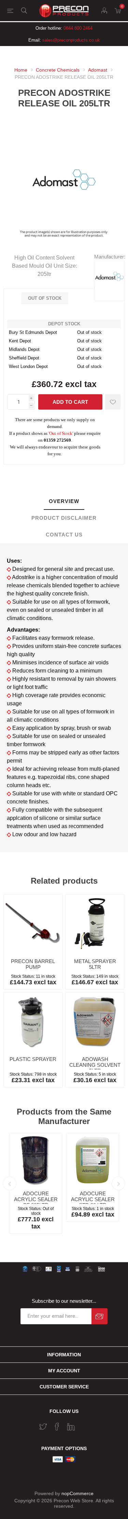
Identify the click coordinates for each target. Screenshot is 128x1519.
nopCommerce (77, 1493)
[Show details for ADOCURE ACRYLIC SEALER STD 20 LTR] (93, 1159)
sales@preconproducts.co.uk (71, 40)
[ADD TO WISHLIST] (112, 402)
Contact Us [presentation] (64, 534)
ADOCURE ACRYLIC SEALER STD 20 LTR (93, 1199)
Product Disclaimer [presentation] (64, 518)
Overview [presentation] (64, 501)
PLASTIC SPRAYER (33, 1059)
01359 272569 (57, 440)
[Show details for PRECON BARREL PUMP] (33, 924)
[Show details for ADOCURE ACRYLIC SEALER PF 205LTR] (36, 1159)
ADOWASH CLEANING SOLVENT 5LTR (94, 1065)
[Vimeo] (71, 1426)
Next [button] (118, 1183)
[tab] (64, 501)
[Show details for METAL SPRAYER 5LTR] (95, 924)
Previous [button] (9, 1183)
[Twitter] (43, 1426)
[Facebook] (57, 1426)
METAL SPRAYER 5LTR (95, 964)
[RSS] (85, 1424)
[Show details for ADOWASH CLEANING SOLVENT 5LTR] (95, 1021)
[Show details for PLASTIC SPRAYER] (33, 1021)
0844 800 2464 (78, 28)
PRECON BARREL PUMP (33, 964)
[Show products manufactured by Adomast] (109, 289)
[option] (35, 1183)
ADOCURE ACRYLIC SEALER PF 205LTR (36, 1199)
